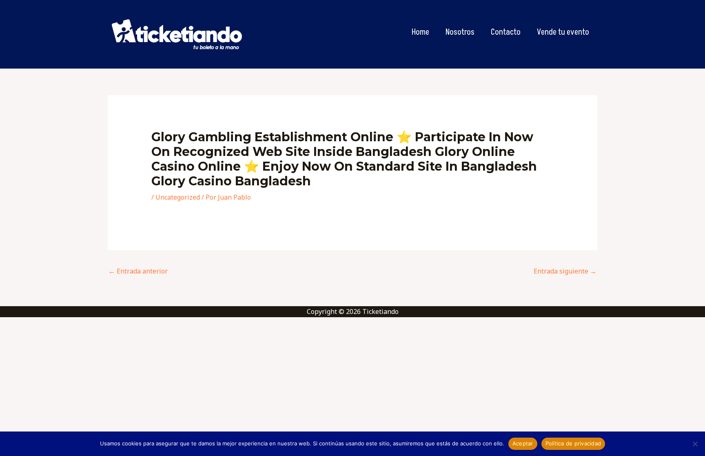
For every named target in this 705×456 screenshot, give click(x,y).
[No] (695, 444)
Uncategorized (177, 197)
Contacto (506, 32)
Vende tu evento (563, 32)
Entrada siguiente (565, 271)
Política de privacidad (573, 443)
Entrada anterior (138, 271)
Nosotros (460, 32)
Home (420, 32)
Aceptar (522, 443)
